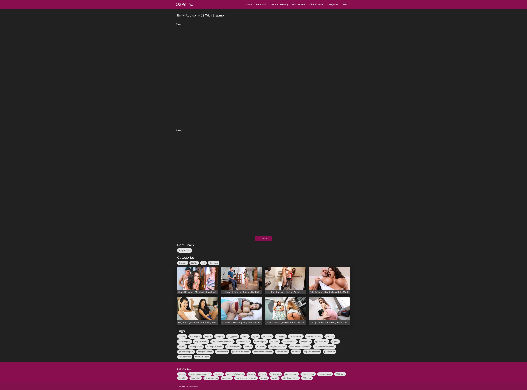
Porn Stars (261, 4)
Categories (333, 4)
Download (264, 238)
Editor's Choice (316, 4)
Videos (248, 4)
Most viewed (298, 4)
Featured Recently (279, 4)
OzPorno (184, 4)
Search (345, 4)
